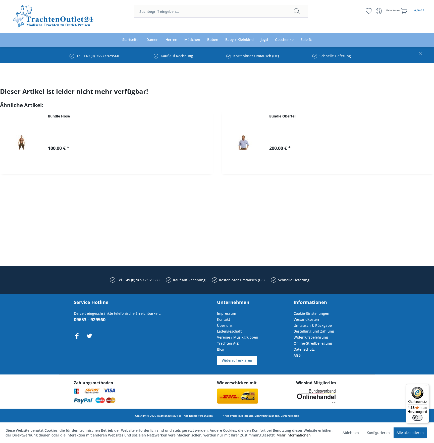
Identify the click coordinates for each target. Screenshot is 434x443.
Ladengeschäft (229, 331)
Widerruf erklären (237, 360)
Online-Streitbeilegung (313, 343)
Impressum (226, 313)
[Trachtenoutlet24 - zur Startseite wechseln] (54, 17)
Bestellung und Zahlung (314, 331)
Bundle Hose (59, 116)
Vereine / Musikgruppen (237, 337)
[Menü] (426, 387)
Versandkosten (306, 319)
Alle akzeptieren (410, 432)
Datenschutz (304, 349)
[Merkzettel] (368, 11)
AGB (297, 355)
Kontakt (223, 319)
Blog (220, 349)
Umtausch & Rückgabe (313, 325)
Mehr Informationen (294, 435)
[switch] (417, 418)
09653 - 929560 (89, 320)
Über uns (225, 325)
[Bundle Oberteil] (243, 142)
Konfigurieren (378, 432)
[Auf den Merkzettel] (131, 165)
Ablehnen (351, 432)
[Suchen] (297, 11)
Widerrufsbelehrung (311, 337)
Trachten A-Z (228, 343)
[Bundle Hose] (21, 142)
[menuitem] (221, 11)
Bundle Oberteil (282, 116)
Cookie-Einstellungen (311, 313)
